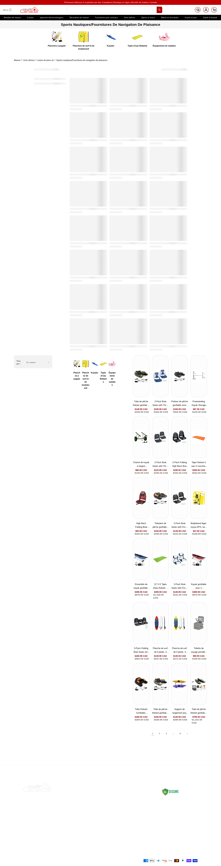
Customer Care (198, 10)
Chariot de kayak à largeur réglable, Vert (141, 464)
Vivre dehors (29, 60)
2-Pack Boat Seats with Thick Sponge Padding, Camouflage (160, 464)
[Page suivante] (187, 733)
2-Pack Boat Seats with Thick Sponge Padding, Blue (160, 403)
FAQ (93, 814)
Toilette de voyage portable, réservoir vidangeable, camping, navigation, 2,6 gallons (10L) (199, 650)
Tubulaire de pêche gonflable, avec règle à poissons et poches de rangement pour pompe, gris (160, 525)
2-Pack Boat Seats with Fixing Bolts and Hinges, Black (179, 525)
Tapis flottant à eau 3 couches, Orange (198, 464)
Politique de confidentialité (140, 820)
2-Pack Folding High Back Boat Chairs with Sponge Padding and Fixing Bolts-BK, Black (180, 464)
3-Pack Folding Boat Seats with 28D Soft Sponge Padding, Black (141, 650)
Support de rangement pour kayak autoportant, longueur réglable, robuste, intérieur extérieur (179, 711)
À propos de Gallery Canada (174, 804)
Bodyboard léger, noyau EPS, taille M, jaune (199, 525)
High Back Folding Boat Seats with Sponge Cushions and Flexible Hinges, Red (141, 525)
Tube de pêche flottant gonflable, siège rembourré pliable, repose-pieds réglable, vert (199, 711)
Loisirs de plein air (45, 60)
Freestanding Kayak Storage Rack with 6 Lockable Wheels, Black (199, 403)
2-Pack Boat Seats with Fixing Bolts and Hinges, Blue (179, 586)
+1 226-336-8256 (180, 824)
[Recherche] (159, 10)
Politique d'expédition (138, 796)
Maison (17, 60)
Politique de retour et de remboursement (139, 805)
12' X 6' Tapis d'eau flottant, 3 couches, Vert (160, 586)
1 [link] (152, 734)
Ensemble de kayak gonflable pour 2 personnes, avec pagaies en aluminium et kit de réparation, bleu (141, 586)
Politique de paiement (138, 814)
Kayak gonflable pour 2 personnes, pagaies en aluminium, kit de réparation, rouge (199, 586)
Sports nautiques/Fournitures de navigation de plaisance (81, 60)
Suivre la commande (101, 808)
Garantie (132, 826)
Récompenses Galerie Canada (106, 820)
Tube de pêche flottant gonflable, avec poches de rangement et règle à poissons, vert (141, 403)
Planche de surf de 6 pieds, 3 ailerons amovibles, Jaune (179, 650)
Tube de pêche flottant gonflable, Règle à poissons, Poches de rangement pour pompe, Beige (160, 711)
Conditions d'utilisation (138, 832)
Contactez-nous (99, 796)
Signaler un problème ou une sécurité (105, 829)
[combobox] (114, 10)
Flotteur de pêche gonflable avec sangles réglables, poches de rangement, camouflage (179, 403)
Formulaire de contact (171, 832)
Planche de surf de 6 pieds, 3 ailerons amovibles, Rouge (160, 650)
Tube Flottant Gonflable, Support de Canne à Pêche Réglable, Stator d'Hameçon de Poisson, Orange (141, 711)
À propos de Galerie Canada (104, 802)
